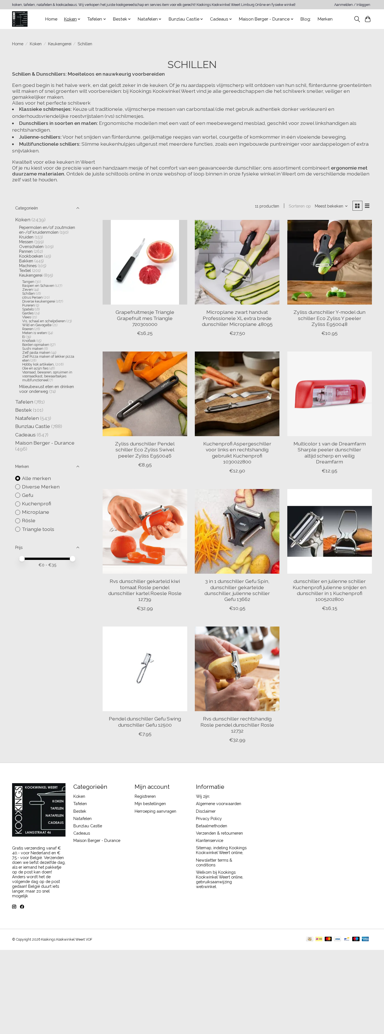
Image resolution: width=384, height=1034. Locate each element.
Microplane (35, 512)
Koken (36, 43)
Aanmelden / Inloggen (352, 5)
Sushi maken (32, 349)
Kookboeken (31, 256)
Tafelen (24, 402)
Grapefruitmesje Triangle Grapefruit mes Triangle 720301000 (145, 318)
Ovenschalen (31, 246)
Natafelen (27, 418)
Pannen (26, 251)
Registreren (145, 796)
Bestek (23, 410)
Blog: (306, 19)
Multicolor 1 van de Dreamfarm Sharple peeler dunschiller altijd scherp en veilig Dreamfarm (329, 452)
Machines (28, 265)
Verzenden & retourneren (219, 833)
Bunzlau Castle (32, 426)
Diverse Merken (41, 487)
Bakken (26, 260)
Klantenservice (209, 840)
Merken (325, 19)
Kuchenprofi (36, 503)
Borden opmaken (35, 345)
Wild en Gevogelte (36, 325)
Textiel (25, 270)
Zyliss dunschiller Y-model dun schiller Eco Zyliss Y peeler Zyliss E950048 (329, 318)
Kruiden (26, 237)
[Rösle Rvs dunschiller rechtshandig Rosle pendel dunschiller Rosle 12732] (237, 669)
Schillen (28, 294)
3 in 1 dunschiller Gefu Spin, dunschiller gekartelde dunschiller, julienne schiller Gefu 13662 (237, 590)
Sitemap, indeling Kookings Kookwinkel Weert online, (221, 850)
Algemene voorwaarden (218, 803)
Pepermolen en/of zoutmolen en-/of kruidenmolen (47, 230)
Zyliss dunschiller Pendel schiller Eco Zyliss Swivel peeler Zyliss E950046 (145, 449)
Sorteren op (300, 206)
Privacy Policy (209, 818)
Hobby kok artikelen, (38, 364)
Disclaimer (206, 811)
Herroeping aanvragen (155, 811)
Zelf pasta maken (36, 353)
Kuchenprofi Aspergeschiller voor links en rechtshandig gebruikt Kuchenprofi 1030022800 (237, 452)
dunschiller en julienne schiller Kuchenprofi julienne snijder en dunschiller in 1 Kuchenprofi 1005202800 (329, 590)
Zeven (27, 290)
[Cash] (309, 939)
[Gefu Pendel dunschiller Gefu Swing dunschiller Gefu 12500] (145, 669)
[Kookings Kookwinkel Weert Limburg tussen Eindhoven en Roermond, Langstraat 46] (20, 19)
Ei (23, 337)
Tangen (28, 282)
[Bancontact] (346, 939)
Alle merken (36, 478)
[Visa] (337, 939)
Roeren (27, 329)
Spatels (28, 309)
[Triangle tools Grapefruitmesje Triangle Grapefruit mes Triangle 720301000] (145, 262)
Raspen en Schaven (38, 286)
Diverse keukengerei (39, 301)
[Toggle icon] (357, 19)
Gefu (27, 495)
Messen (26, 241)
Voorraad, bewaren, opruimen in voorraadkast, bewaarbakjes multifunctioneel (47, 376)
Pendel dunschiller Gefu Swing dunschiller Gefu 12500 (145, 721)
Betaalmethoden (211, 825)
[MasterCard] (328, 939)
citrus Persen (32, 297)
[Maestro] (356, 939)
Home (51, 19)
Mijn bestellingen (150, 803)
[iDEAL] (318, 939)
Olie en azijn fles (35, 368)
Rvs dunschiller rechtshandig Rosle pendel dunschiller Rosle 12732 (237, 724)
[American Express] (365, 939)
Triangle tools (38, 529)
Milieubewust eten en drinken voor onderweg (46, 389)
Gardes (27, 313)
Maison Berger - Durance (44, 443)
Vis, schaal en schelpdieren (43, 321)
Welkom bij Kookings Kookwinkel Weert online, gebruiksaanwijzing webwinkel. (219, 879)
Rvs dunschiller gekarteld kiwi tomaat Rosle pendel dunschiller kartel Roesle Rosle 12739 (145, 590)
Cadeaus (25, 435)
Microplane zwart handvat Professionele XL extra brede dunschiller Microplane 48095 (237, 318)
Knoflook (29, 341)
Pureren (28, 305)
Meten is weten (34, 333)
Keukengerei (59, 43)
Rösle (28, 520)
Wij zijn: (203, 796)
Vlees (26, 317)
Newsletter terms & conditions (214, 862)
